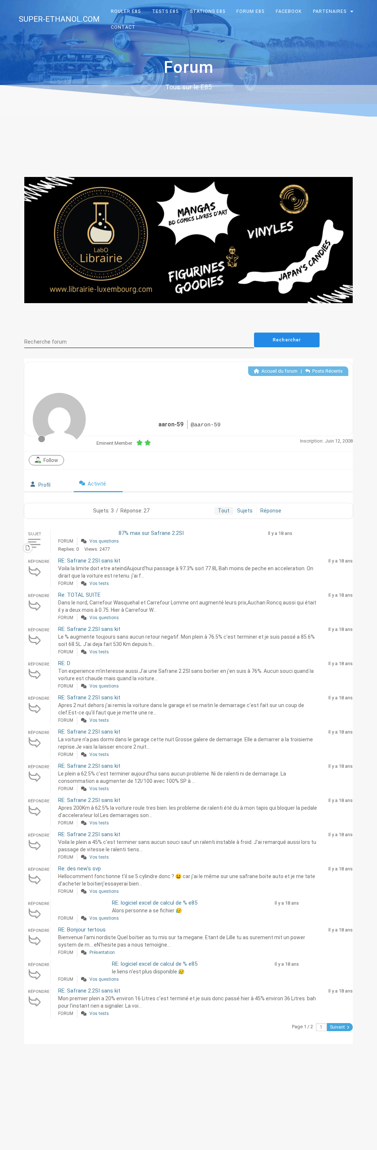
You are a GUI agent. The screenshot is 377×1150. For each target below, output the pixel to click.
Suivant (338, 1027)
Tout (223, 511)
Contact (123, 27)
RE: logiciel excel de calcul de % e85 (154, 902)
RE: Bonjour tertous (82, 929)
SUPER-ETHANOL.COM (59, 19)
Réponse (270, 511)
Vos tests (99, 583)
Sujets (245, 511)
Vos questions (104, 541)
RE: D (64, 663)
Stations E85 (207, 11)
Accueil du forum (278, 371)
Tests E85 (165, 11)
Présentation (102, 952)
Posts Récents (327, 371)
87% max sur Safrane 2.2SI (151, 533)
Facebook (289, 11)
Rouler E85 (126, 11)
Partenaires (330, 11)
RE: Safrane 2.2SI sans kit (89, 560)
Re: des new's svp (79, 868)
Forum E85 (250, 11)
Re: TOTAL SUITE (79, 595)
